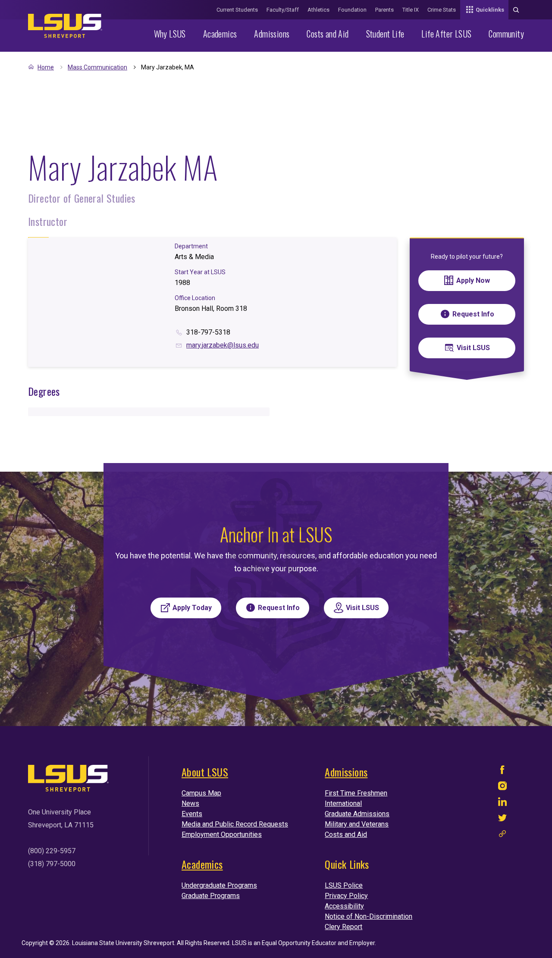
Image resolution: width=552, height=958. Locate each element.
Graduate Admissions (357, 814)
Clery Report (343, 927)
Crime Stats (441, 9)
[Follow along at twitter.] (502, 820)
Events (192, 814)
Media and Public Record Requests (235, 824)
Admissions (271, 33)
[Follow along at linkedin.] (502, 804)
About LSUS (205, 772)
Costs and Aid (327, 33)
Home (46, 67)
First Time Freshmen (356, 793)
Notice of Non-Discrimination (368, 916)
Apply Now (473, 280)
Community (506, 33)
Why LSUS (170, 33)
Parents (384, 9)
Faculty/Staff (283, 9)
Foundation (352, 9)
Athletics (318, 9)
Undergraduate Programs (219, 885)
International (343, 803)
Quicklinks (490, 9)
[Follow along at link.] (502, 836)
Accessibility (344, 906)
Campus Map (201, 793)
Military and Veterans (357, 824)
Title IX (410, 9)
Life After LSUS (446, 33)
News (190, 803)
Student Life (385, 33)
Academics (220, 33)
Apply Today (192, 608)
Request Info (473, 314)
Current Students (237, 9)
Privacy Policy (346, 896)
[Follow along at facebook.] (502, 772)
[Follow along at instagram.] (502, 788)
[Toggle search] (516, 9)
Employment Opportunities (222, 834)
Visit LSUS (473, 348)
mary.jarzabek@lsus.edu (222, 345)
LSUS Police (344, 885)
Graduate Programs (211, 896)
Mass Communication (97, 67)
